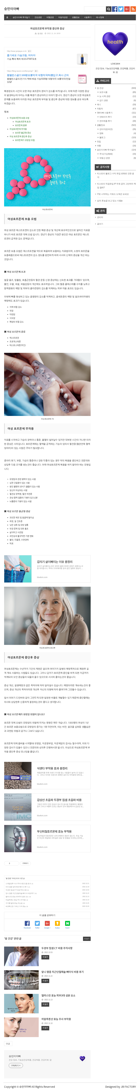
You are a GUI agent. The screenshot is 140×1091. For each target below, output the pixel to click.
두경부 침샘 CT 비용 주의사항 (16, 890)
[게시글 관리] (16, 863)
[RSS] (133, 9)
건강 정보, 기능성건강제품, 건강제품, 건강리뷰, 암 (30, 1060)
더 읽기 (45, 957)
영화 (101, 133)
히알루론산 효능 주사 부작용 (16, 900)
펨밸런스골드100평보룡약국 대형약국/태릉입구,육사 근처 (38, 75)
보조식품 (103, 92)
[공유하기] (12, 863)
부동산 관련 (104, 158)
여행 (98, 145)
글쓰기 (100, 224)
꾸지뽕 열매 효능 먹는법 (14, 903)
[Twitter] (121, 9)
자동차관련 (63, 17)
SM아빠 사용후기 (104, 113)
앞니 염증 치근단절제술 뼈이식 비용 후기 (20, 893)
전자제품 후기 (105, 121)
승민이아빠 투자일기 (21, 17)
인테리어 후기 (105, 117)
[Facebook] (114, 9)
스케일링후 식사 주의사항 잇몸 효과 (18, 884)
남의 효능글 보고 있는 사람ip (109, 200)
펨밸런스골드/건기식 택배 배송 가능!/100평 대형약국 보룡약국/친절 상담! (38, 80)
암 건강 (40, 33)
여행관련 (50, 17)
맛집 (98, 141)
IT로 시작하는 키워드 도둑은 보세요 (113, 194)
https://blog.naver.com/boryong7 (20, 71)
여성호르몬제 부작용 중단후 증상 (47, 28)
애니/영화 (100, 17)
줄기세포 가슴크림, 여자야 (21, 55)
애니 (98, 104)
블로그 (102, 137)
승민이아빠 (11, 9)
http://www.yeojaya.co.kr (17, 51)
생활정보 (75, 17)
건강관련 (38, 17)
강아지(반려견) (106, 129)
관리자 (100, 217)
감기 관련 (103, 100)
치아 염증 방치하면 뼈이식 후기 (17, 887)
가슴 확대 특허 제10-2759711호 (22, 59)
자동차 (99, 108)
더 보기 (86, 939)
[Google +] (127, 9)
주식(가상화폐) (106, 154)
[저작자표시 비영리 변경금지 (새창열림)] (34, 863)
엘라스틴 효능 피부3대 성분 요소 (17, 897)
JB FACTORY (128, 1086)
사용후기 (87, 17)
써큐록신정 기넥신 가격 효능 (16, 906)
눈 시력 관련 (104, 96)
